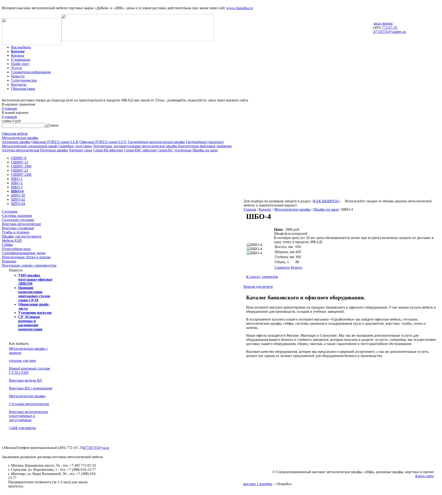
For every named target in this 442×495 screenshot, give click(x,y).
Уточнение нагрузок (35, 313)
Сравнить (282, 267)
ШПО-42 (18, 199)
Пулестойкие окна (16, 249)
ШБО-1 (17, 179)
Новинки (9, 261)
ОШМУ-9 (18, 158)
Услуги (16, 68)
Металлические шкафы (20, 138)
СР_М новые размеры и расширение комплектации (30, 323)
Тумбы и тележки (15, 232)
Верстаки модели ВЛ (25, 380)
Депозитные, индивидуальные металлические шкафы (135, 146)
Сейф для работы (22, 428)
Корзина (17, 55)
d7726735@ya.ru (96, 448)
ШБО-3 (17, 187)
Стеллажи (9, 211)
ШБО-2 (17, 183)
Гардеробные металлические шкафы (156, 142)
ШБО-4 (17, 191)
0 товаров (9, 108)
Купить (296, 267)
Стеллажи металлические (29, 404)
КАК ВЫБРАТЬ (325, 201)
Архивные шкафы (16, 142)
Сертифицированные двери (24, 253)
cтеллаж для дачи (22, 360)
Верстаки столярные (18, 228)
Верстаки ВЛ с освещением (30, 388)
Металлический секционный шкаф (29, 146)
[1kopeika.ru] (31, 44)
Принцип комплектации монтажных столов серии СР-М (34, 294)
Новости (18, 76)
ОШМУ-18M (21, 166)
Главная (250, 209)
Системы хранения (17, 216)
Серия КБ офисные (108, 150)
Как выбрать (21, 47)
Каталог (18, 51)
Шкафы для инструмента (21, 236)
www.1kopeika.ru (240, 8)
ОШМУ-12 (19, 162)
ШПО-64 (18, 204)
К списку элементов (262, 277)
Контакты (18, 84)
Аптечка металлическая (20, 150)
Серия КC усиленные (175, 150)
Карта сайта (424, 476)
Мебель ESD (12, 240)
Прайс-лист (20, 64)
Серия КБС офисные (140, 150)
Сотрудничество (24, 80)
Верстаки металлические (21, 224)
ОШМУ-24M (21, 175)
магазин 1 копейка (257, 484)
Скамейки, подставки (75, 146)
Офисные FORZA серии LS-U (103, 142)
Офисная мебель (15, 134)
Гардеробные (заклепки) (205, 142)
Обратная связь (23, 89)
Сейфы (7, 245)
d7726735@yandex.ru (389, 32)
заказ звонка (383, 23)
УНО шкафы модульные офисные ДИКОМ (35, 279)
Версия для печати (258, 287)
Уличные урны (80, 150)
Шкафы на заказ (205, 150)
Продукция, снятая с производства (29, 265)
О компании (20, 60)
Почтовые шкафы (54, 150)
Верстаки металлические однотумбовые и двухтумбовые (28, 416)
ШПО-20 (18, 195)
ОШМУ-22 (19, 170)
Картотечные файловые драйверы (205, 146)
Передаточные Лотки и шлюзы (26, 257)
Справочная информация (31, 72)
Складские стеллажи (18, 220)
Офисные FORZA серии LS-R (55, 142)
